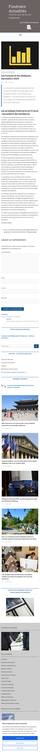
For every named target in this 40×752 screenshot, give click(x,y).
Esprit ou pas (5, 678)
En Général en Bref (6, 672)
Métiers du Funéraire (7, 697)
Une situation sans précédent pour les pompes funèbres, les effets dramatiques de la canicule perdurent (17, 577)
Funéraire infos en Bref (8, 690)
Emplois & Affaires (6, 668)
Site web (4, 298)
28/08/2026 (8, 428)
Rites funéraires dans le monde (10, 703)
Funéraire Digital (6, 681)
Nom (3, 278)
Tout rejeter (20, 748)
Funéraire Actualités (17, 8)
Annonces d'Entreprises (8, 662)
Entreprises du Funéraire (8, 675)
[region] (20, 736)
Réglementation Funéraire (8, 700)
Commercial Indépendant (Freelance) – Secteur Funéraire (17, 337)
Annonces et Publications (8, 665)
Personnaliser (20, 743)
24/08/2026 (8, 466)
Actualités (4, 659)
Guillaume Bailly (8, 72)
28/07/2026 (8, 504)
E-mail (3, 288)
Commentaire (6, 252)
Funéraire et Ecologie (7, 684)
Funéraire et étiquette (7, 687)
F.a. (3, 82)
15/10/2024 (10, 82)
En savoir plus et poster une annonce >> (14, 372)
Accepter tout (20, 738)
